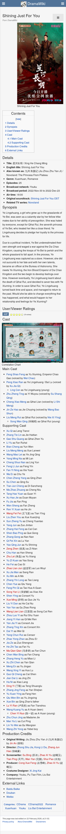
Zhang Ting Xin (14, 627)
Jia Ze (9, 642)
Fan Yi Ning (12, 470)
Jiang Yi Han (13, 619)
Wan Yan (30, 759)
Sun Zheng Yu (14, 521)
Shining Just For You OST (45, 198)
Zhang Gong (13, 536)
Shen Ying (12, 595)
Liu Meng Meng (14, 450)
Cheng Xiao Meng (16, 401)
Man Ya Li (11, 721)
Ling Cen (15, 390)
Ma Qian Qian (13, 650)
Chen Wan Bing (15, 654)
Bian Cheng (12, 446)
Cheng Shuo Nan (15, 462)
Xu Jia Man (12, 572)
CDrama (21, 804)
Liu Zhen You (13, 517)
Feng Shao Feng (15, 374)
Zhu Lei (10, 556)
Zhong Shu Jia (25, 747)
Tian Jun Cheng (15, 486)
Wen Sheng (12, 505)
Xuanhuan (10, 808)
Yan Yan (11, 607)
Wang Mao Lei (14, 454)
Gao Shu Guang (15, 439)
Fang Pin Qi (12, 588)
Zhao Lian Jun (14, 568)
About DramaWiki (25, 821)
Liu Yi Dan (12, 603)
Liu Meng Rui (13, 417)
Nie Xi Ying (54, 417)
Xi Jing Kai (35, 770)
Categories (9, 804)
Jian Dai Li (12, 678)
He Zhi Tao (12, 646)
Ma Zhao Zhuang (15, 489)
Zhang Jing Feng (15, 690)
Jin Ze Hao (12, 409)
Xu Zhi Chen (13, 662)
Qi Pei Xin (11, 540)
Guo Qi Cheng (14, 674)
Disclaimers (41, 821)
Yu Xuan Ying (13, 693)
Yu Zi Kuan (12, 560)
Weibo (10, 796)
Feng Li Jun (12, 466)
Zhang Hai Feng (15, 529)
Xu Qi (9, 431)
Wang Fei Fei (13, 513)
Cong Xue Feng (27, 763)
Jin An (13, 743)
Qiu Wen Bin (13, 697)
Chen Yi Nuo (17, 713)
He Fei (10, 564)
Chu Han (11, 552)
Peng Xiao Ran (14, 382)
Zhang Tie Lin (14, 435)
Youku (22, 808)
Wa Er (9, 474)
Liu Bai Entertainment (40, 808)
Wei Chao (28, 378)
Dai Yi (9, 631)
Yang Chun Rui (14, 635)
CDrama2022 (35, 804)
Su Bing (27, 755)
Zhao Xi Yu (46, 755)
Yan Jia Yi (11, 623)
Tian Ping (11, 759)
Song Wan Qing (18, 421)
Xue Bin (10, 701)
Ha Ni (9, 682)
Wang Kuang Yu (15, 709)
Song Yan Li (13, 592)
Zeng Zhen (12, 548)
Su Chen (11, 482)
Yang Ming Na (14, 458)
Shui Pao (48, 759)
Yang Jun (11, 525)
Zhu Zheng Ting (15, 393)
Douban (10, 792)
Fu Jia (9, 501)
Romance (50, 804)
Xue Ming (11, 599)
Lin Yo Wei (12, 725)
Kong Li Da (40, 747)
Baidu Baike (13, 789)
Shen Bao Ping (14, 533)
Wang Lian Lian (14, 611)
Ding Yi (10, 686)
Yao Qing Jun (13, 544)
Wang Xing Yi (13, 670)
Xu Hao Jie (12, 497)
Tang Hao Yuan (14, 493)
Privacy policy (8, 821)
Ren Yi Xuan (13, 509)
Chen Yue (11, 584)
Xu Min (10, 576)
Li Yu (9, 442)
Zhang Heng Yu (15, 658)
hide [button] (18, 118)
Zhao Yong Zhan (15, 639)
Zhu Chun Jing (14, 717)
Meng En (11, 666)
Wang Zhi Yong (14, 729)
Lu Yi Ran (11, 705)
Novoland (33, 202)
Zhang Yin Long (15, 580)
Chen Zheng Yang (16, 478)
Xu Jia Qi (15, 386)
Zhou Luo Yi (13, 615)
